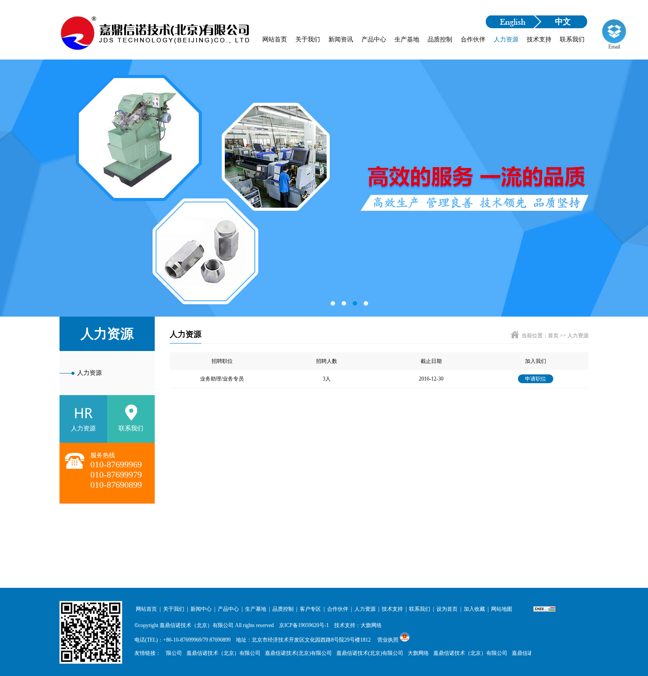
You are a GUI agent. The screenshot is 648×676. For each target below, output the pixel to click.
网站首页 (274, 39)
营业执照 (387, 640)
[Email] (614, 31)
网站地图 (501, 609)
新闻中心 (201, 609)
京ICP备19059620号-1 (304, 625)
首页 (553, 335)
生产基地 (407, 39)
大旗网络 (412, 653)
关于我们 (307, 39)
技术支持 (539, 39)
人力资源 (506, 39)
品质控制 (440, 39)
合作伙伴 (473, 39)
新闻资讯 (340, 39)
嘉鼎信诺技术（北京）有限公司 (197, 625)
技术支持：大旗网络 (358, 625)
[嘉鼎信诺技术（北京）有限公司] (155, 37)
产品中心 (373, 39)
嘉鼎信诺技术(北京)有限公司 (292, 653)
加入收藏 (474, 609)
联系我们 (572, 39)
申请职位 (535, 379)
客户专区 (310, 609)
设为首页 (447, 609)
